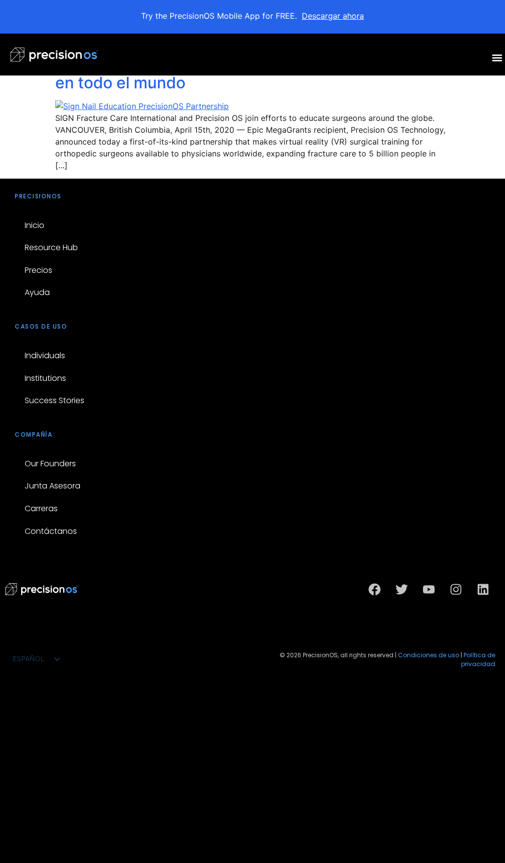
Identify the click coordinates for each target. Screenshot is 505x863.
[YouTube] (428, 589)
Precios (38, 270)
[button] (497, 57)
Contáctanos (51, 531)
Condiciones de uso (428, 655)
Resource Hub (51, 247)
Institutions (45, 378)
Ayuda (37, 292)
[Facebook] (374, 589)
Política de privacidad (478, 659)
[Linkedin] (482, 589)
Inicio (34, 225)
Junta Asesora (52, 485)
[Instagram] (455, 589)
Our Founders (50, 463)
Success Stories (54, 400)
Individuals (45, 355)
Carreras (41, 508)
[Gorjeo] (401, 589)
